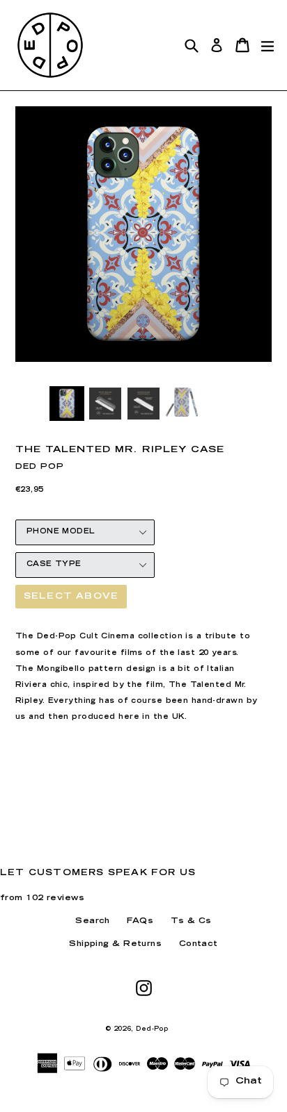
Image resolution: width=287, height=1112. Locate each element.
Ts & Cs (191, 921)
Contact (198, 944)
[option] (66, 403)
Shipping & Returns (115, 944)
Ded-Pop (152, 1029)
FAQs (140, 921)
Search (92, 921)
